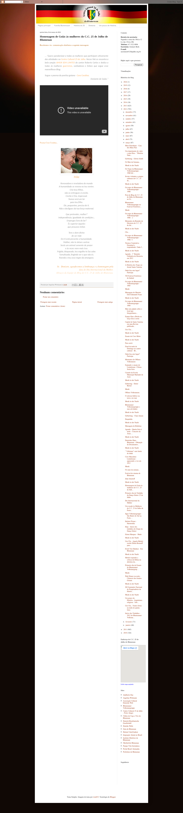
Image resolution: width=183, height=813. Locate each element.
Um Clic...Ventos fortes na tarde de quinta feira (133, 607)
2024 (125, 82)
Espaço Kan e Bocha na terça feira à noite (133, 317)
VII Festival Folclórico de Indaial (133, 277)
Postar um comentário (50, 297)
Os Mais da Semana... (132, 162)
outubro (129, 119)
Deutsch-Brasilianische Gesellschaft (131, 722)
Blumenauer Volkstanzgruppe (129, 707)
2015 (125, 99)
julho (128, 129)
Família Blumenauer (62, 26)
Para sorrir (129, 343)
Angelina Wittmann (130, 698)
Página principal (44, 26)
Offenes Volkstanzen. (132, 392)
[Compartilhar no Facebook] (80, 285)
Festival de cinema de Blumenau (132, 474)
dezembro (129, 112)
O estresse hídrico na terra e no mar (132, 397)
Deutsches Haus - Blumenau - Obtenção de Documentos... (133, 442)
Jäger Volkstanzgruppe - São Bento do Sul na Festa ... (133, 515)
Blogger (113, 797)
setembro (129, 122)
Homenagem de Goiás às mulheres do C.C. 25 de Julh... (133, 487)
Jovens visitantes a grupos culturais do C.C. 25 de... (134, 178)
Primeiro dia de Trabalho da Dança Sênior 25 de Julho (134, 495)
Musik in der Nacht (132, 165)
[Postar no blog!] (75, 285)
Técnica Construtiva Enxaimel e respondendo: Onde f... (134, 245)
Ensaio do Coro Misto (133, 336)
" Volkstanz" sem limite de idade (133, 452)
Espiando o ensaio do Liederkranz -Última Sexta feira (133, 367)
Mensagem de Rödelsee (133, 426)
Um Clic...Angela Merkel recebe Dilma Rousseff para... (134, 543)
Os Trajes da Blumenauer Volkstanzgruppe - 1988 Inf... (134, 171)
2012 (125, 109)
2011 (125, 629)
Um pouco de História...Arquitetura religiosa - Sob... (133, 600)
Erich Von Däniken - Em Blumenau (134, 550)
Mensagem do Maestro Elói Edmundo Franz (133, 293)
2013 (125, 105)
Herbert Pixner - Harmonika (131, 522)
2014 (125, 102)
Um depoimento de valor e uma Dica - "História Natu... (134, 153)
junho (128, 132)
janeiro (128, 625)
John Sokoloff (130, 478)
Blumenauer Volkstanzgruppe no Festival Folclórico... (133, 204)
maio (128, 136)
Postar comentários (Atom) (55, 306)
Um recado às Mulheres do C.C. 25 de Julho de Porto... (134, 508)
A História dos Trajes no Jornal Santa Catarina (133, 266)
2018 (125, 88)
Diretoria (92, 26)
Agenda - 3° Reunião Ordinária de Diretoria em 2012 (134, 256)
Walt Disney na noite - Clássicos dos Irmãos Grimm (133, 578)
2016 (125, 95)
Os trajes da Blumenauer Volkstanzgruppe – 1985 (133, 283)
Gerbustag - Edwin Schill (134, 158)
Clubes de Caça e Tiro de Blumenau (132, 717)
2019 (125, 85)
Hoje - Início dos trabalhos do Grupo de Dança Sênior (134, 529)
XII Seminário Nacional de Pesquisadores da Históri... (133, 589)
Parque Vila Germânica (131, 746)
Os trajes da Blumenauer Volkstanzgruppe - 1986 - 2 (133, 215)
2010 (125, 633)
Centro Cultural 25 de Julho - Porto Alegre (133, 712)
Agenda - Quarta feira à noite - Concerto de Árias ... (133, 431)
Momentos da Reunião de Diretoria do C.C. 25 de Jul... (134, 223)
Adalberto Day (128, 695)
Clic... (127, 232)
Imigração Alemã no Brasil (132, 735)
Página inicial (77, 302)
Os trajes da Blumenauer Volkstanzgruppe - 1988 (133, 189)
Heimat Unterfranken (130, 732)
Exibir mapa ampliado (127, 684)
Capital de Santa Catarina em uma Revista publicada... (134, 324)
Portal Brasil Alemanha (131, 749)
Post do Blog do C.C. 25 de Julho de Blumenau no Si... (134, 197)
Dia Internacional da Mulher (132, 501)
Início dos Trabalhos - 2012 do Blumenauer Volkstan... (133, 615)
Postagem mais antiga (105, 302)
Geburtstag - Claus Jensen (134, 416)
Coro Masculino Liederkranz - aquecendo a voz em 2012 (133, 459)
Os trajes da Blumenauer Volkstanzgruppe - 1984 (133, 303)
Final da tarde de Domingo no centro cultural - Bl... (133, 348)
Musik (127, 210)
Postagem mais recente (48, 302)
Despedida (128, 419)
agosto (128, 125)
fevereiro (129, 621)
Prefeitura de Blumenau (131, 752)
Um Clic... (129, 329)
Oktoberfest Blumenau (131, 743)
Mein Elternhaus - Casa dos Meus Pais (133, 146)
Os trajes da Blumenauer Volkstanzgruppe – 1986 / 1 (133, 237)
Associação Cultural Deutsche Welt (130, 702)
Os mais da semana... (132, 470)
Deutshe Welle (128, 726)
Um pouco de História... (108, 26)
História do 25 (79, 26)
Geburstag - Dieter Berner (131, 384)
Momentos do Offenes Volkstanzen (132, 360)
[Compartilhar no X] (78, 285)
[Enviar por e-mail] (73, 285)
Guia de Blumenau (129, 729)
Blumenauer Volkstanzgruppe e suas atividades (132, 407)
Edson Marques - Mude (133, 534)
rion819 (96, 797)
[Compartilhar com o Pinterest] (82, 285)
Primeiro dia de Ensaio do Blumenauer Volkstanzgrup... (133, 567)
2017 (125, 92)
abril (127, 139)
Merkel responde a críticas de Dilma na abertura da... (133, 559)
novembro (129, 115)
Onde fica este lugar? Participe (132, 271)
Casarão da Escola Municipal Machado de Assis (134, 374)
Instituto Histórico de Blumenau (130, 739)
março (128, 142)
